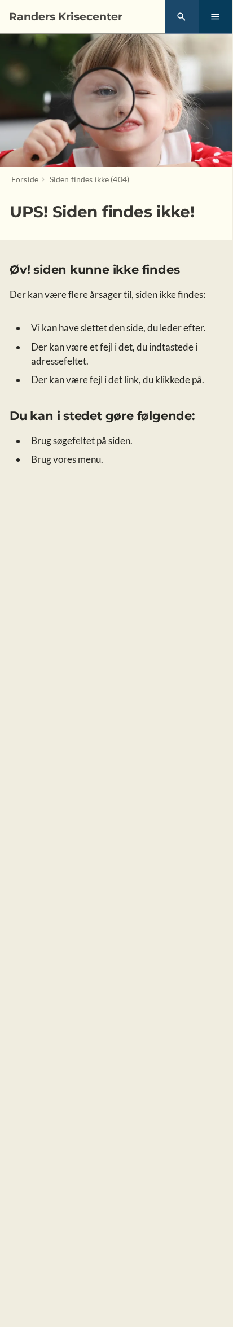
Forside (24, 179)
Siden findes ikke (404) (89, 179)
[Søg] (182, 17)
